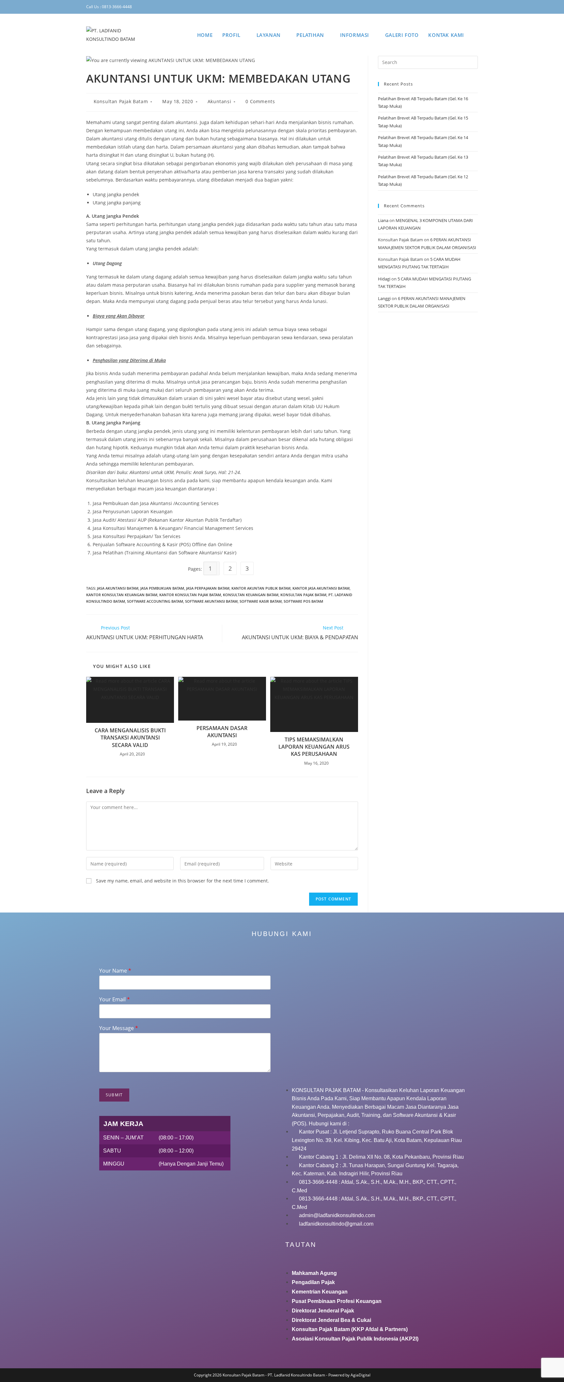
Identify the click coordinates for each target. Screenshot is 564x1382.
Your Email (114, 999)
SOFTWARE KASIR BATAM (261, 601)
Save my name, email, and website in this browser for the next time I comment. (182, 881)
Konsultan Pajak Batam (121, 101)
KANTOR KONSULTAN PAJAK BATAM (190, 594)
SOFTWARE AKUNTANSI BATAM (211, 601)
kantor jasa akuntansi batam (321, 588)
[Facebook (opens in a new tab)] (439, 7)
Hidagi (384, 279)
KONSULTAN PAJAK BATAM (303, 594)
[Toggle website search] (476, 35)
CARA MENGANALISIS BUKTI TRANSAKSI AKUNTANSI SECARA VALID (130, 738)
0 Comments (260, 101)
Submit (114, 1095)
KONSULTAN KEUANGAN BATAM (250, 594)
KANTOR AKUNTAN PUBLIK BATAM (260, 588)
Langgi (384, 298)
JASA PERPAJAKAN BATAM (207, 588)
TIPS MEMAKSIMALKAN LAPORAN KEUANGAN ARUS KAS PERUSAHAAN (314, 747)
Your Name (115, 970)
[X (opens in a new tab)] (429, 7)
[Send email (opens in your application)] (475, 7)
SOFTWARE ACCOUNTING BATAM (155, 601)
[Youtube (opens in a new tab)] (468, 7)
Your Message (118, 1028)
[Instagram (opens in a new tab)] (448, 7)
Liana (383, 220)
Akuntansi (219, 101)
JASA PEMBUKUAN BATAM (162, 588)
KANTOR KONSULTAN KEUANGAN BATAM (121, 594)
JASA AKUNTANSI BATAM (117, 588)
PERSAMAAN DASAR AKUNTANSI (221, 731)
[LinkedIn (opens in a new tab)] (458, 7)
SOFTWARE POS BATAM (303, 601)
